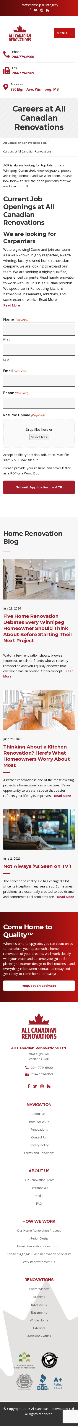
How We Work (39, 1121)
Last (6, 359)
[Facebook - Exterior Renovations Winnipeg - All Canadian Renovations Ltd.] (30, 10)
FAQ (39, 1203)
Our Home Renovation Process (39, 1230)
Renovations (39, 1129)
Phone (15, 392)
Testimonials (39, 1188)
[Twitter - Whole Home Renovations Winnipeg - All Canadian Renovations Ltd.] (35, 10)
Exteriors (39, 1328)
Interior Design (39, 1238)
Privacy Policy (39, 1145)
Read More (11, 305)
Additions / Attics (39, 1336)
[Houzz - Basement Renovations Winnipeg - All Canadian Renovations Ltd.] (47, 10)
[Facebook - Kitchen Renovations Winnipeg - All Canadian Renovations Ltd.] (29, 1086)
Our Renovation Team (39, 1180)
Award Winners (39, 1289)
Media (39, 1196)
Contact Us (39, 1137)
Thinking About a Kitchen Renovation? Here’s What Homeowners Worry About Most (36, 756)
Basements (39, 1312)
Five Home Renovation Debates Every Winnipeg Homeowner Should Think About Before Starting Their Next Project (37, 628)
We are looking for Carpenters (29, 237)
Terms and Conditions (39, 1153)
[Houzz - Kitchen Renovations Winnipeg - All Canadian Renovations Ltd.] (48, 1086)
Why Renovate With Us (39, 1262)
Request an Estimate (39, 986)
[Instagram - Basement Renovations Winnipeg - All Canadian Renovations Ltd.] (42, 1086)
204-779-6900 (23, 56)
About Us (39, 1114)
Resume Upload (23, 415)
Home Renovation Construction (39, 1246)
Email (15, 370)
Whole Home (39, 1320)
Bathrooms (39, 1304)
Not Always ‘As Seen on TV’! (37, 866)
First (6, 339)
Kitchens (39, 1297)
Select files (39, 437)
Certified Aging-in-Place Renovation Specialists (39, 1254)
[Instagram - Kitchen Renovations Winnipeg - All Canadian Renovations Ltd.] (41, 10)
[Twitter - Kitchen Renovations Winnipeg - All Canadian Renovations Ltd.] (35, 1086)
